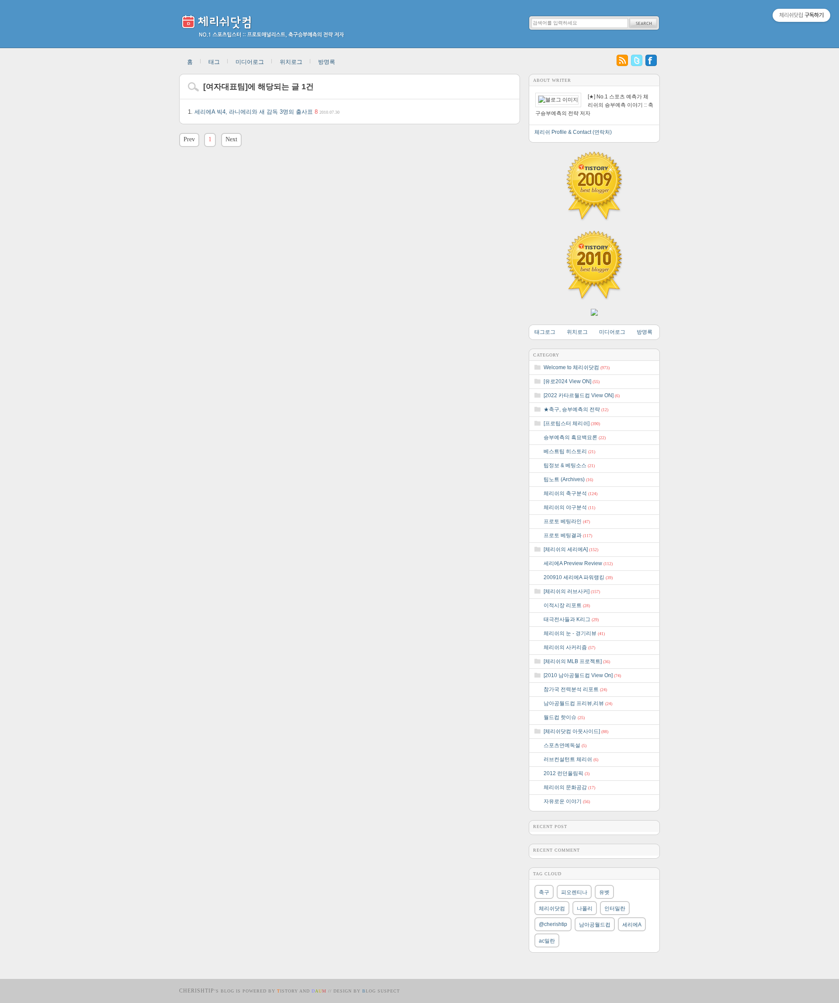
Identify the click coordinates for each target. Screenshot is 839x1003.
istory (287, 991)
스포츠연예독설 (565, 745)
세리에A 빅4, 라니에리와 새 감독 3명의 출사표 (267, 111)
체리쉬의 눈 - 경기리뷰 (574, 633)
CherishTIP (196, 991)
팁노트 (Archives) (568, 479)
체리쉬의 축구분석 (570, 493)
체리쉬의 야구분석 (569, 507)
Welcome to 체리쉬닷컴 (577, 367)
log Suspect (381, 991)
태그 (214, 62)
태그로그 (544, 332)
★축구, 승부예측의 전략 (576, 409)
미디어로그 (250, 62)
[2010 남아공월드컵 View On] (582, 675)
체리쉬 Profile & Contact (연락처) (573, 132)
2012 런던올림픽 (566, 773)
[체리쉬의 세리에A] (571, 549)
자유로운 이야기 (567, 801)
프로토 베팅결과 (568, 535)
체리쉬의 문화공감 (569, 787)
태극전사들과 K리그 (571, 619)
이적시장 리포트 (567, 605)
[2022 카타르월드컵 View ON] (582, 395)
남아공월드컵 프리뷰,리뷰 (578, 703)
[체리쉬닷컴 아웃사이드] (576, 731)
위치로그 (291, 62)
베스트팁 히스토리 (569, 451)
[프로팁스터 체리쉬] (572, 423)
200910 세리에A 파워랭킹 (578, 577)
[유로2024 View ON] (572, 381)
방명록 (326, 62)
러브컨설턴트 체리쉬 (571, 759)
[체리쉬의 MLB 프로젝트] (577, 661)
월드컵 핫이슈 (564, 717)
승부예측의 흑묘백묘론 (575, 437)
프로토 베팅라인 (567, 521)
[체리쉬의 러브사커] (572, 591)
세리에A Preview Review (578, 563)
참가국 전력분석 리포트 (575, 689)
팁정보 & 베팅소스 (569, 465)
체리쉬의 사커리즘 (569, 647)
